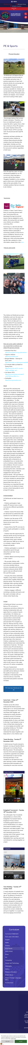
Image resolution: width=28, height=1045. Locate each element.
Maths (7, 942)
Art (6, 957)
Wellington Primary (21, 4)
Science (7, 945)
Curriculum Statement (11, 934)
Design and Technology (12, 963)
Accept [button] (20, 1041)
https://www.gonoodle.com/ (13, 380)
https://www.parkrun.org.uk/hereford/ (16, 352)
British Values (9, 975)
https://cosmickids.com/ (11, 356)
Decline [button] (7, 1041)
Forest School (9, 983)
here (22, 242)
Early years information (12, 937)
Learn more (13, 1038)
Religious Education (11, 972)
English (7, 940)
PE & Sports (8, 948)
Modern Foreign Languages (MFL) (13, 979)
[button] (13, 9)
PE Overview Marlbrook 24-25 (13, 689)
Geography (8, 966)
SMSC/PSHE (9, 951)
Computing (8, 960)
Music (7, 954)
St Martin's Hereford (16, 6)
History (7, 969)
